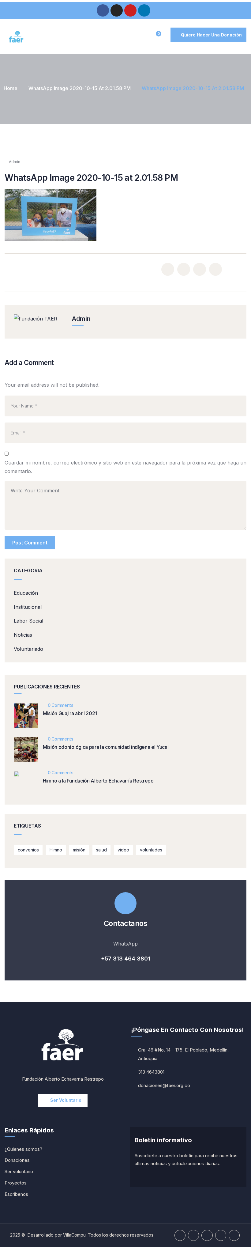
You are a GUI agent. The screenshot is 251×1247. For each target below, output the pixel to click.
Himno (56, 849)
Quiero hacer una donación (211, 34)
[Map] (234, 1235)
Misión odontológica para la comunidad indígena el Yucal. (106, 747)
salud (101, 849)
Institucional (28, 607)
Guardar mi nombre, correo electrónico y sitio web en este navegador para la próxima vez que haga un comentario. (125, 467)
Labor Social (28, 621)
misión (79, 849)
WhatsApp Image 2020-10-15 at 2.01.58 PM (79, 88)
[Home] (16, 37)
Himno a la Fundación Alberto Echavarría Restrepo (98, 781)
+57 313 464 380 (124, 958)
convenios (28, 849)
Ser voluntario (65, 1100)
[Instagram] (117, 10)
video (123, 849)
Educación (26, 593)
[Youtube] (130, 10)
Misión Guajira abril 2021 (70, 713)
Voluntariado (28, 649)
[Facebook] (103, 10)
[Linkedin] (144, 10)
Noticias (23, 635)
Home (10, 88)
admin (14, 161)
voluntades (151, 849)
